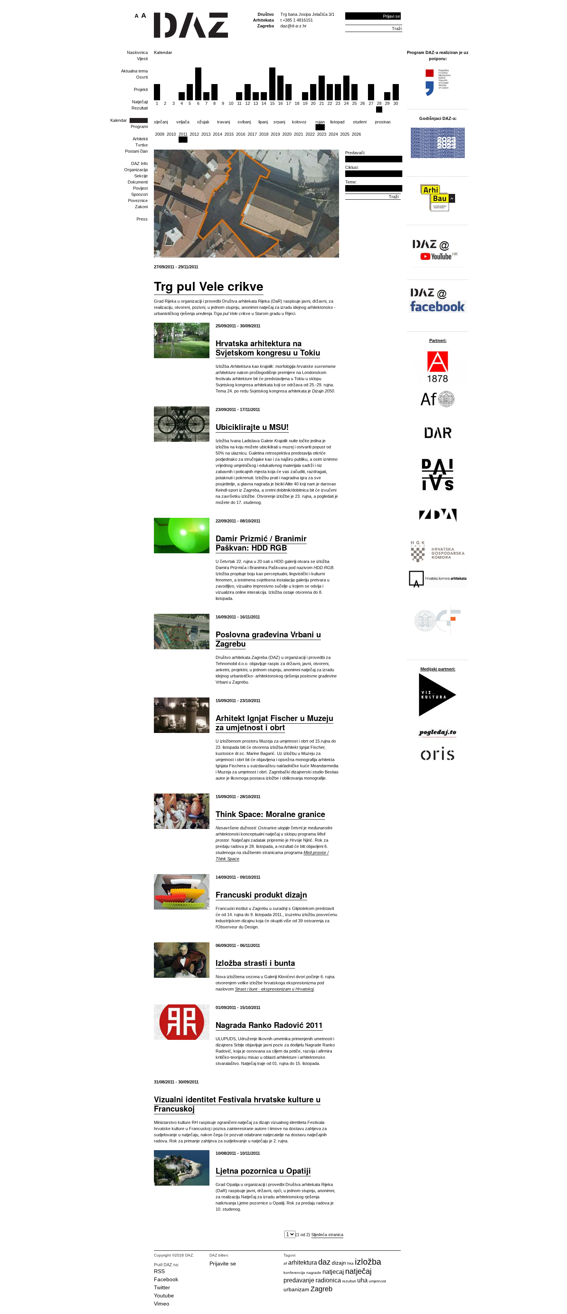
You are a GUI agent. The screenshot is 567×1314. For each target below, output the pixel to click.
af (285, 1263)
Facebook (166, 1279)
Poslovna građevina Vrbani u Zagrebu (268, 638)
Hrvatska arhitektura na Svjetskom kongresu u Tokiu (268, 347)
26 (362, 103)
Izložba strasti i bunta (255, 962)
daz (324, 1262)
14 (264, 103)
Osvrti (142, 77)
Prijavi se (391, 16)
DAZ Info (139, 163)
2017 (252, 134)
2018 (263, 134)
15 (272, 103)
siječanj (161, 122)
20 (313, 103)
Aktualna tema (134, 71)
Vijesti (142, 58)
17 (288, 103)
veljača (182, 122)
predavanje (299, 1280)
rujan (320, 122)
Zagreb (321, 1289)
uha (362, 1280)
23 (338, 103)
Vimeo (161, 1304)
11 (239, 103)
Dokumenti (138, 182)
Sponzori (139, 194)
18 (297, 103)
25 (354, 103)
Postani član (136, 151)
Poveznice (138, 200)
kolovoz (299, 122)
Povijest (140, 188)
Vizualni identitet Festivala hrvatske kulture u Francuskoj (237, 1103)
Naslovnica (137, 52)
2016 (240, 134)
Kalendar (118, 120)
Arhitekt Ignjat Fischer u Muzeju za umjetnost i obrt (274, 722)
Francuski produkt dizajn (261, 894)
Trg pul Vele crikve (208, 286)
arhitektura (302, 1262)
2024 (333, 134)
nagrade (313, 1272)
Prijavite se (222, 1263)
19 (305, 103)
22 (329, 103)
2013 (206, 134)
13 (255, 103)
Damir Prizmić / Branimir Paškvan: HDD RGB (261, 542)
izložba (368, 1262)
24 (346, 103)
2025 (344, 134)
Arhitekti (140, 138)
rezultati (349, 1281)
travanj (223, 122)
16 (280, 103)
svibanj (244, 122)
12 (247, 103)
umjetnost (377, 1281)
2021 (298, 134)
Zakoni (141, 206)
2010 (171, 134)
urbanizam (296, 1289)
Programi (139, 126)
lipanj (263, 122)
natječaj (358, 1271)
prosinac (383, 122)
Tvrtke (141, 145)
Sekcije (141, 176)
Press (142, 219)
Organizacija (136, 169)
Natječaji (140, 101)
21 (321, 103)
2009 (159, 134)
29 (387, 103)
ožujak (203, 122)
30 (395, 103)
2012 (194, 134)
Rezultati (140, 108)
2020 (287, 134)
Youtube (164, 1295)
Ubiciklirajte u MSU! (252, 426)
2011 (183, 134)
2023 (321, 134)
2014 (217, 134)
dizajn (339, 1263)
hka (350, 1263)
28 (379, 103)
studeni (359, 122)
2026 (356, 134)
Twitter (162, 1287)
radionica (328, 1280)
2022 (310, 134)
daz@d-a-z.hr (293, 26)
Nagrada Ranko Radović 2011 (269, 1024)
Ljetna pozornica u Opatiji (263, 1170)
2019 (275, 134)
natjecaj (333, 1272)
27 (371, 103)
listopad (337, 122)
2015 (229, 134)
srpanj (279, 122)
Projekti (141, 89)
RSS (159, 1271)
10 (231, 103)
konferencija (294, 1272)
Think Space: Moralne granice (270, 813)
